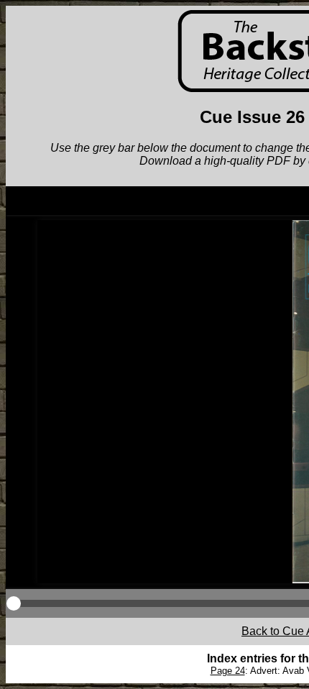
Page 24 (228, 670)
